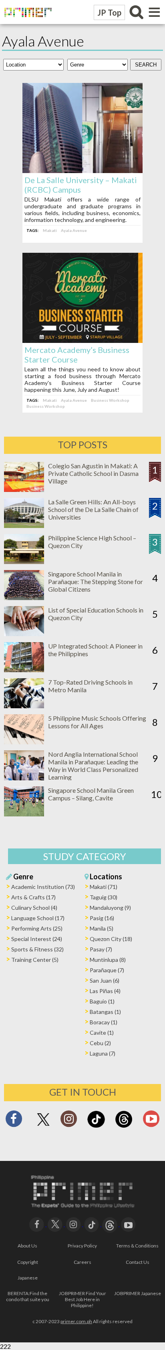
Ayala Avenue (74, 230)
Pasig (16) (102, 918)
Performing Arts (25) (36, 928)
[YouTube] (128, 1223)
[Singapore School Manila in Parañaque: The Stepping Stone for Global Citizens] (24, 597)
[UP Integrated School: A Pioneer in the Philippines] (24, 669)
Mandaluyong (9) (110, 907)
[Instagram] (68, 1121)
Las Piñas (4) (105, 990)
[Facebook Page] (14, 1121)
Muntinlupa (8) (108, 959)
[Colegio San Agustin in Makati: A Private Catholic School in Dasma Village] (24, 489)
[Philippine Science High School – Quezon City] (24, 561)
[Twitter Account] (43, 1126)
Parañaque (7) (107, 970)
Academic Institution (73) (43, 886)
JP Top (109, 12)
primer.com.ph (76, 1321)
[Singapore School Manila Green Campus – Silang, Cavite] (24, 814)
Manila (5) (101, 928)
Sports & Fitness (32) (37, 949)
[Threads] (124, 1126)
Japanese (28, 1278)
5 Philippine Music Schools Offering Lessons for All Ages (97, 721)
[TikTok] (96, 1126)
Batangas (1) (105, 1011)
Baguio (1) (102, 1001)
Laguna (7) (102, 1053)
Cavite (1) (102, 1032)
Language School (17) (37, 918)
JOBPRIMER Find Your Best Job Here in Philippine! (82, 1299)
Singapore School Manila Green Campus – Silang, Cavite (91, 794)
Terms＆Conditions (137, 1246)
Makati (50, 230)
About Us (27, 1246)
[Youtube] (151, 1121)
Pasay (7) (101, 949)
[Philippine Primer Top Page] (26, 22)
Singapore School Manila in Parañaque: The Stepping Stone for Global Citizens (95, 581)
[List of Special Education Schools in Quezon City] (24, 633)
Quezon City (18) (111, 938)
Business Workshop (110, 400)
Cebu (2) (100, 1043)
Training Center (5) (34, 959)
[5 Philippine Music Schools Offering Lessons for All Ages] (24, 742)
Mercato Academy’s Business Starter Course (76, 354)
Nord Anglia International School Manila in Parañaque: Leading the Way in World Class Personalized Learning (93, 765)
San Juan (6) (104, 980)
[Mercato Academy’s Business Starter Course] (82, 340)
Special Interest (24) (36, 938)
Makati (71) (103, 886)
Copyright (27, 1262)
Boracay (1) (103, 1022)
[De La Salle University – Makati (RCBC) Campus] (82, 170)
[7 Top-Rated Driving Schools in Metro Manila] (24, 705)
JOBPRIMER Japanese (137, 1293)
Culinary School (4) (34, 907)
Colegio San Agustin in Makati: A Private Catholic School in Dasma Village (93, 473)
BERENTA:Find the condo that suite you (27, 1296)
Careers (82, 1262)
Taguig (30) (103, 897)
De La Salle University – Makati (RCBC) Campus (80, 184)
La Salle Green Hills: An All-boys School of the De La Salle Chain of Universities (93, 509)
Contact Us (137, 1262)
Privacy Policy (82, 1246)
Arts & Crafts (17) (33, 897)
